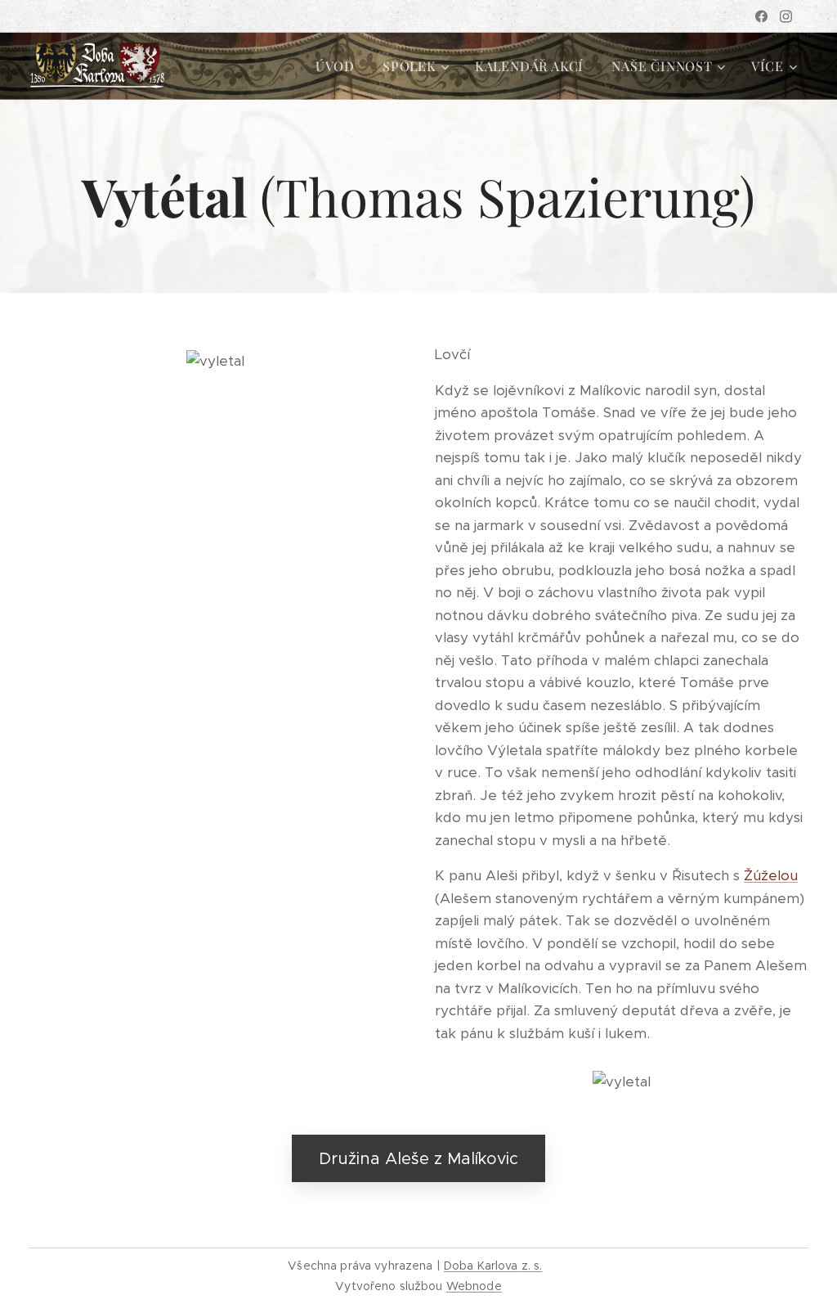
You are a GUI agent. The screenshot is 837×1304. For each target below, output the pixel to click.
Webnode (474, 1286)
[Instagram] (786, 16)
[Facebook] (761, 16)
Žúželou (771, 875)
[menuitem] (335, 66)
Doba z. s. (493, 1265)
